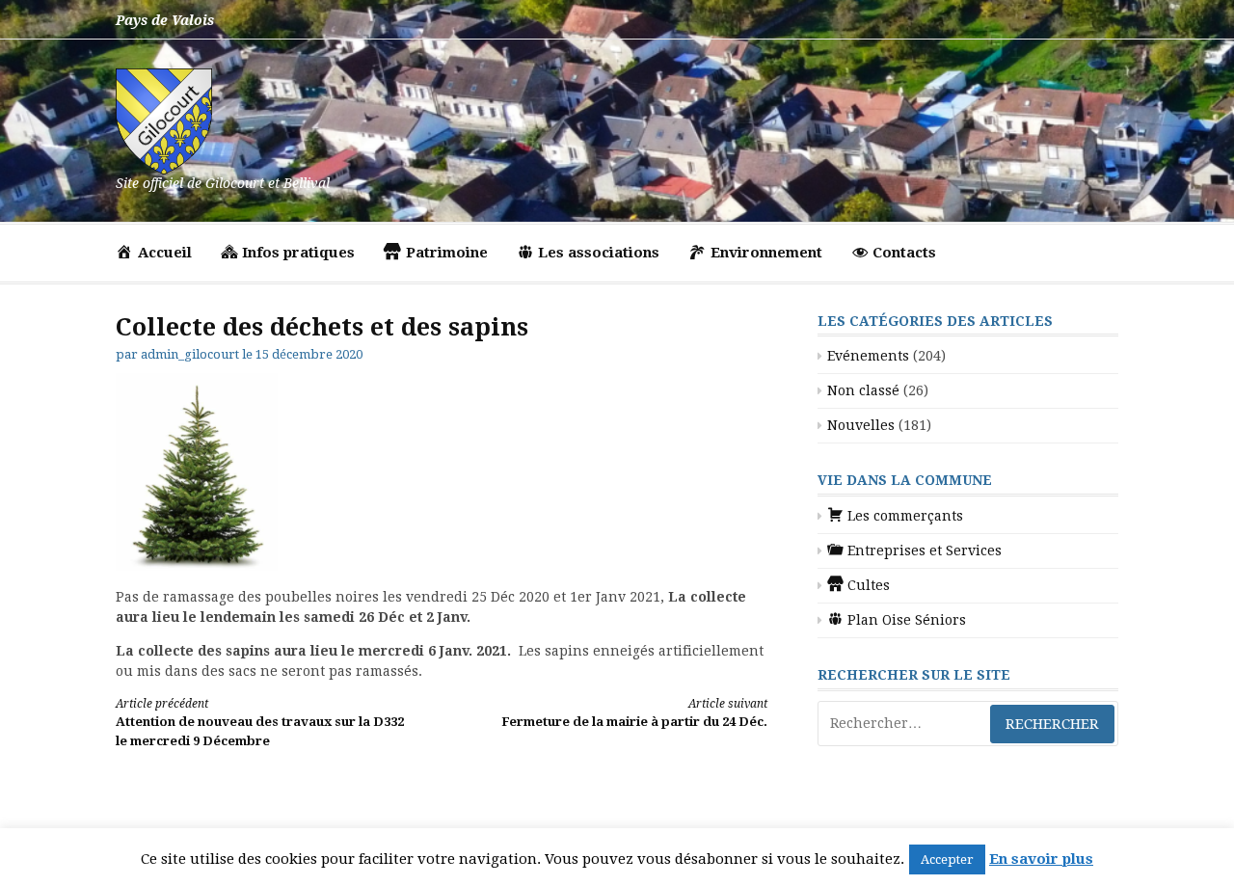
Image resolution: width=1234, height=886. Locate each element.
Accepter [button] (947, 859)
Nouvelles (861, 425)
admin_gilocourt (190, 354)
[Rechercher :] (968, 723)
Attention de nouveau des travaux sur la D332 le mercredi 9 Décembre (260, 722)
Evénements (868, 355)
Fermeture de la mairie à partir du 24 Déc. (634, 713)
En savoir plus (1041, 859)
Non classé (863, 390)
